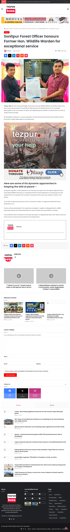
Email (6, 364)
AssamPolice (57, 494)
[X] (12, 519)
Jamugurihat (62, 500)
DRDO (60, 497)
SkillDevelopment (61, 506)
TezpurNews (60, 512)
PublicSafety (52, 506)
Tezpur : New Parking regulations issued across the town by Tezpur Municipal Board (35, 317)
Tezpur (11, 28)
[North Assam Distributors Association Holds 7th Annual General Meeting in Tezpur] (42, 499)
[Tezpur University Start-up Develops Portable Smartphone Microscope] (56, 307)
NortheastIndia (58, 503)
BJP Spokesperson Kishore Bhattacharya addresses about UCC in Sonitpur (27, 1)
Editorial (9, 50)
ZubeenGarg (63, 518)
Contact (34, 529)
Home (6, 28)
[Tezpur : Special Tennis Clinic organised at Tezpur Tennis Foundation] (35, 495)
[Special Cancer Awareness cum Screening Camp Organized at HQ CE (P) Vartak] (8, 429)
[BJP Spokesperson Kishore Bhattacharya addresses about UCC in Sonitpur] (42, 495)
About (29, 529)
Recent (52, 405)
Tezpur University (53, 518)
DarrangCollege (52, 497)
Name (6, 356)
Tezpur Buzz (52, 512)
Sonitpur (51, 509)
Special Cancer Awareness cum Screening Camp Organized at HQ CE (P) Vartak (39, 427)
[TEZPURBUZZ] (10, 9)
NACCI (50, 503)
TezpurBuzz (64, 509)
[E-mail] (7, 236)
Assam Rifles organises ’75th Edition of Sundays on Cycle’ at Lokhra (36, 457)
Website (38, 364)
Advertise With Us (56, 529)
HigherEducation (53, 500)
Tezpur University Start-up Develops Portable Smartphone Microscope (55, 316)
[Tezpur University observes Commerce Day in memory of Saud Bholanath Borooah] (13, 307)
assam (50, 494)
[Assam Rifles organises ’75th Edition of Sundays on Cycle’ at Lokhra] (8, 459)
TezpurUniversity (53, 515)
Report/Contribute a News (44, 529)
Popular (18, 405)
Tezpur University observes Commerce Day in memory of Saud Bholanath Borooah (13, 316)
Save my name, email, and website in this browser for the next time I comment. (26, 371)
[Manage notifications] (66, 528)
